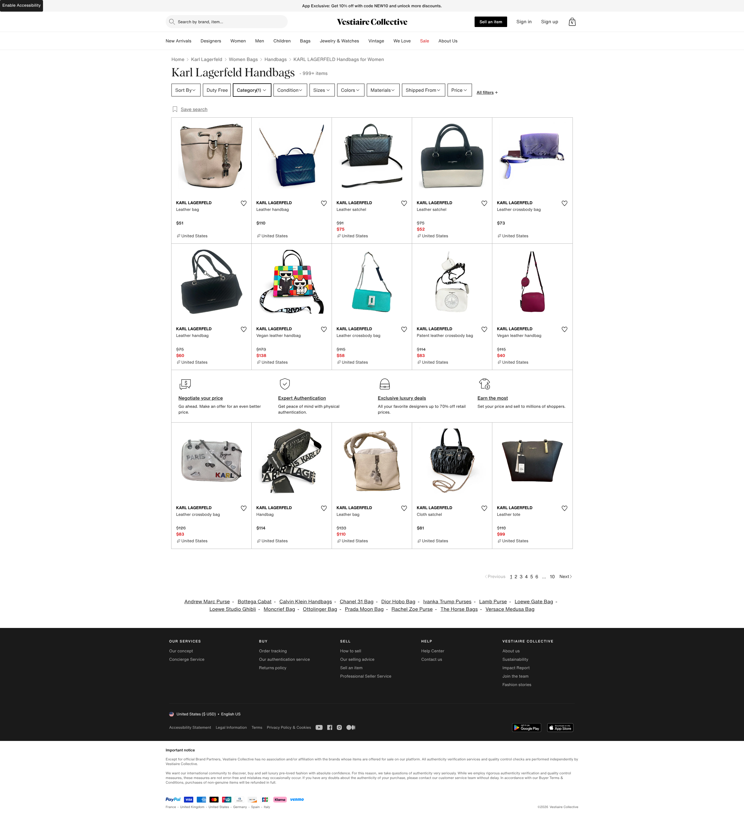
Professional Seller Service (365, 676)
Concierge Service (186, 659)
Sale (424, 41)
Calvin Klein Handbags (305, 601)
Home (177, 59)
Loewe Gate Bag (534, 601)
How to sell (350, 651)
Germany (240, 807)
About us (511, 651)
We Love (402, 41)
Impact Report (516, 668)
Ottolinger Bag (320, 609)
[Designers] (225, 41)
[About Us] (462, 41)
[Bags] (315, 41)
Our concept (181, 651)
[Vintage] (389, 41)
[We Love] (415, 41)
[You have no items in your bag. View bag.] (572, 22)
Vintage (376, 41)
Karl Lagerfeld (206, 59)
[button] (572, 22)
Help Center (432, 651)
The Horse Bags (459, 609)
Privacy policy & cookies (289, 727)
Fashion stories (516, 685)
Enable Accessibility (21, 5)
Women (238, 41)
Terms (256, 727)
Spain (255, 807)
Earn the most (492, 397)
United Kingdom (192, 807)
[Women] (250, 41)
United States (219, 807)
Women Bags (243, 59)
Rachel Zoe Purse (412, 609)
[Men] (269, 41)
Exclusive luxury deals (402, 397)
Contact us (431, 659)
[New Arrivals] (196, 41)
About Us (448, 41)
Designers (211, 41)
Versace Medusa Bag (510, 609)
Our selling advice (357, 659)
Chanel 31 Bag (356, 601)
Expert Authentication (302, 397)
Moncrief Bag (279, 609)
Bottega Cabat (255, 601)
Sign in (524, 22)
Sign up (549, 22)
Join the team (515, 676)
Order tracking (273, 651)
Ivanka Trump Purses (447, 601)
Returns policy (272, 668)
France (171, 807)
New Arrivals (178, 41)
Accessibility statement (190, 727)
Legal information (231, 727)
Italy (267, 807)
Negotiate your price (200, 397)
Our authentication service (284, 659)
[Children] (295, 41)
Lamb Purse (493, 601)
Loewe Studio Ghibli (233, 609)
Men (259, 41)
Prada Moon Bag (364, 609)
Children (282, 41)
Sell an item (491, 22)
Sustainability (515, 659)
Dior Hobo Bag (398, 601)
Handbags (275, 59)
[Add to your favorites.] (243, 203)
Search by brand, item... (200, 22)
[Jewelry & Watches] (363, 41)
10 (552, 576)
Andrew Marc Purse (207, 601)
